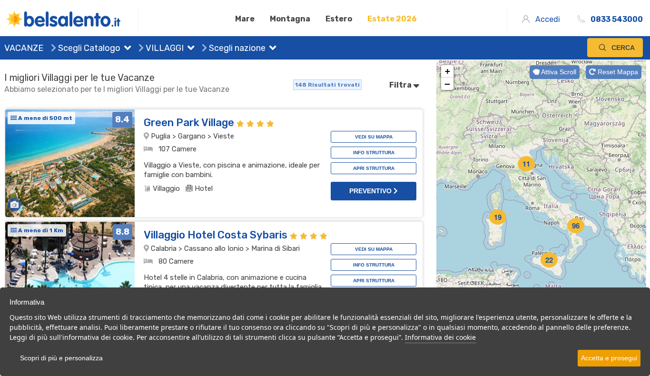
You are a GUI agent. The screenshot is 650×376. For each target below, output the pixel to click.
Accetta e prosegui (609, 358)
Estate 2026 (392, 18)
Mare (245, 18)
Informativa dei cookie (440, 337)
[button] (125, 49)
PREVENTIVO (371, 191)
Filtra (401, 84)
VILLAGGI (164, 48)
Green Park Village (190, 122)
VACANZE (23, 48)
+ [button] (447, 71)
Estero (338, 18)
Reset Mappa (617, 72)
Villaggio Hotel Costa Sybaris (217, 234)
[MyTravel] (71, 19)
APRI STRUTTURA (373, 168)
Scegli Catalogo (88, 48)
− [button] (447, 83)
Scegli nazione (236, 48)
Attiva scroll (558, 72)
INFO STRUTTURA (373, 152)
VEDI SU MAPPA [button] (374, 136)
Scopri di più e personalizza (61, 358)
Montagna (290, 18)
